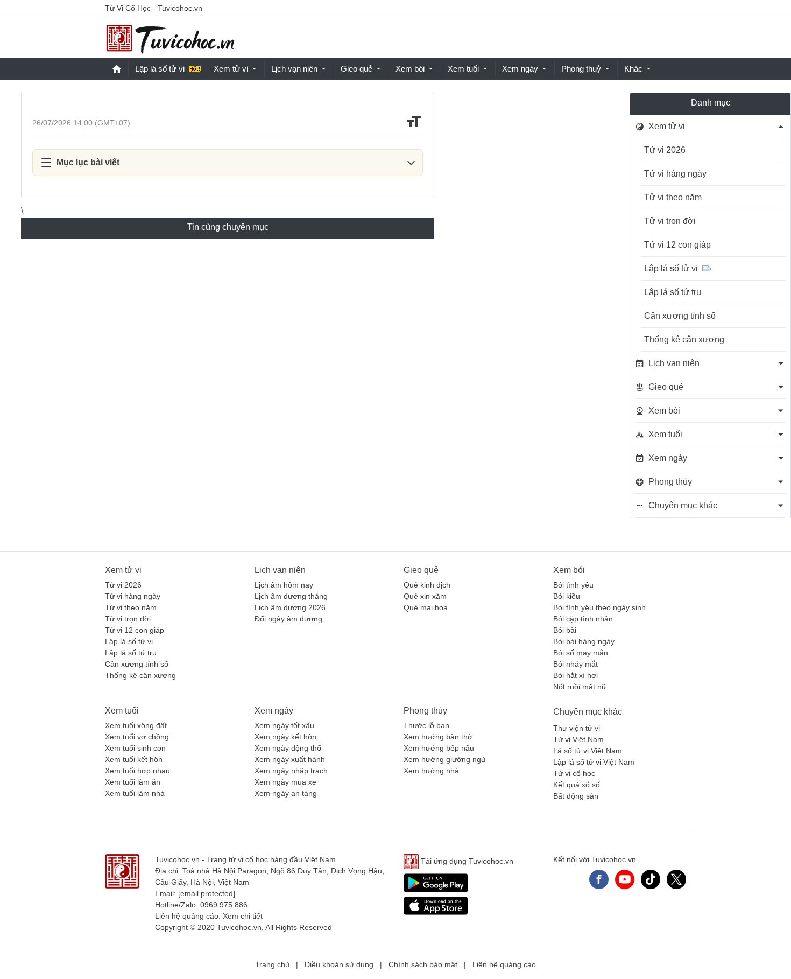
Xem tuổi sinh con (135, 748)
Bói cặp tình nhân (583, 618)
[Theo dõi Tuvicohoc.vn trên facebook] (599, 879)
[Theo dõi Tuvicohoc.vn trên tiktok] (650, 879)
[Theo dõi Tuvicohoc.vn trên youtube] (624, 879)
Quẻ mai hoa (426, 607)
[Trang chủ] (170, 38)
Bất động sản (575, 796)
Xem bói (410, 68)
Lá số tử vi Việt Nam (587, 750)
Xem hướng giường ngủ (444, 759)
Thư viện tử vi (576, 728)
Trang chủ (272, 964)
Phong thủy (425, 710)
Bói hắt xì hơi (575, 675)
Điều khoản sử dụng (339, 964)
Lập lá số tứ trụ (672, 292)
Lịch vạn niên (294, 68)
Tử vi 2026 (665, 150)
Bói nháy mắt (575, 664)
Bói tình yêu (573, 585)
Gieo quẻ (356, 68)
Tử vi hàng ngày (675, 173)
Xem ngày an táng (286, 793)
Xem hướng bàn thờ (438, 736)
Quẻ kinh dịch (427, 585)
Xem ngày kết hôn (285, 736)
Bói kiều (566, 596)
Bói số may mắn (580, 652)
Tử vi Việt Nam (578, 739)
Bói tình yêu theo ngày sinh (599, 607)
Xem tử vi (231, 68)
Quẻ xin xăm (425, 596)
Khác (633, 68)
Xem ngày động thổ (288, 748)
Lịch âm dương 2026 (290, 607)
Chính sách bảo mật (423, 964)
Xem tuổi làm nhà (135, 793)
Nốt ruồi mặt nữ (579, 686)
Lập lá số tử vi (160, 68)
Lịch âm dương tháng (291, 596)
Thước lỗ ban (426, 725)
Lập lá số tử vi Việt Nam (593, 762)
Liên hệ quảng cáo (504, 964)
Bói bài (564, 630)
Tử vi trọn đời (670, 221)
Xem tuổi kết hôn (134, 759)
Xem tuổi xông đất (136, 725)
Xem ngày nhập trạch (291, 770)
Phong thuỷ (581, 68)
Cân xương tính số (680, 315)
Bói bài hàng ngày (584, 641)
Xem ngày (520, 68)
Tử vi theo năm (673, 197)
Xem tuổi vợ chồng (137, 736)
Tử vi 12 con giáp (677, 244)
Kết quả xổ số (576, 784)
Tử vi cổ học (574, 773)
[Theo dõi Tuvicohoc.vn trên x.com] (676, 879)
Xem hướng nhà (431, 770)
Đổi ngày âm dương (288, 618)
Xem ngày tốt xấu (284, 725)
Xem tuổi (463, 68)
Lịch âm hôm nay (284, 585)
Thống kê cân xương (684, 339)
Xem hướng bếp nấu (439, 748)
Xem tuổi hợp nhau (137, 770)
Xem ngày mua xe (285, 782)
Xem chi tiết (243, 916)
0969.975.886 (224, 904)
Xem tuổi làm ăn (132, 782)
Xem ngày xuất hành (290, 759)
